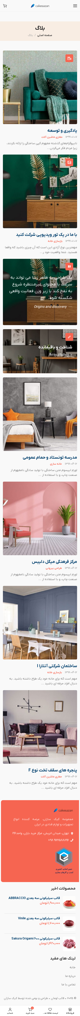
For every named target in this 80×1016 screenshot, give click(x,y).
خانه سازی (56, 464)
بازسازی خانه (55, 241)
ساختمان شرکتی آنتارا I (57, 666)
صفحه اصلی (44, 35)
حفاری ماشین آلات (52, 137)
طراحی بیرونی (54, 568)
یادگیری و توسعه (62, 131)
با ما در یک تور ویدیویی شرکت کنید (46, 235)
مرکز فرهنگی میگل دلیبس (54, 562)
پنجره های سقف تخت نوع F (53, 770)
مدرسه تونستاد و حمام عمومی (50, 457)
